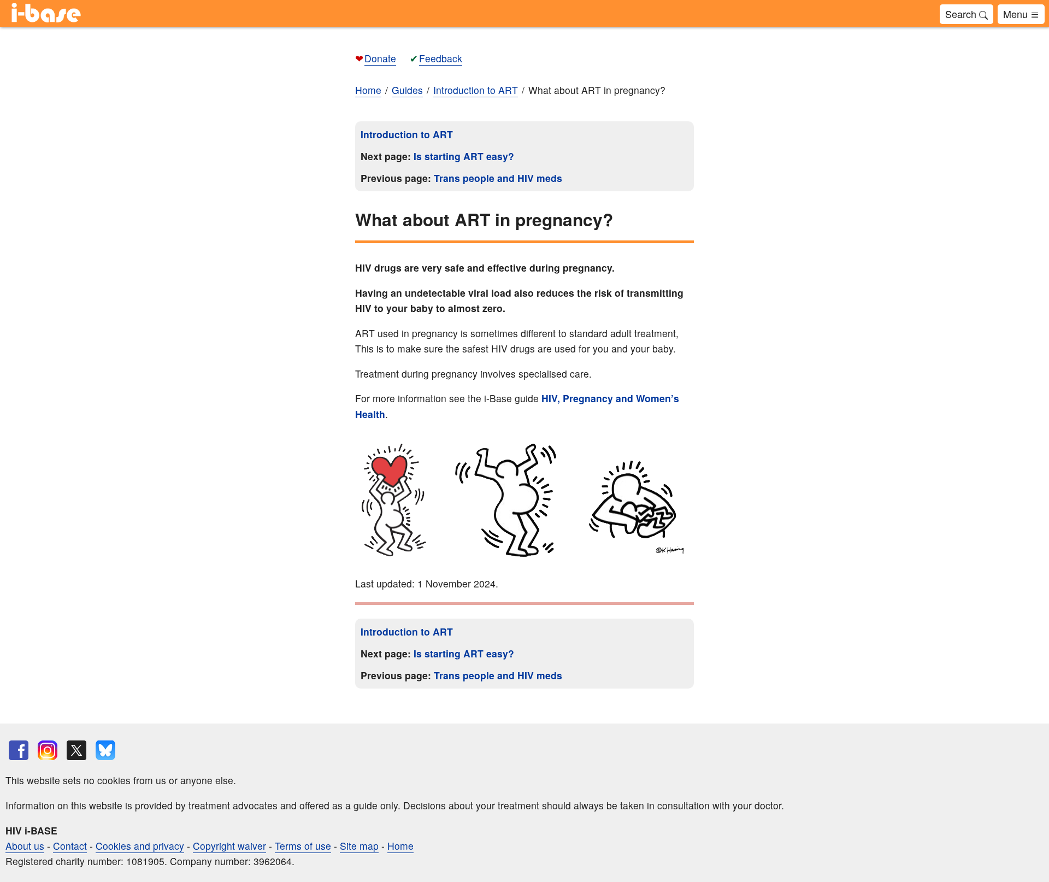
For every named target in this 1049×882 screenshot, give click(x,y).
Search (962, 14)
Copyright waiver (229, 845)
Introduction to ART (407, 134)
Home (368, 90)
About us (24, 845)
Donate (380, 58)
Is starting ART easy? (464, 156)
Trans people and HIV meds (498, 178)
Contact (70, 845)
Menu (1016, 14)
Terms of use (303, 845)
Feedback (440, 58)
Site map (359, 845)
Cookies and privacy (140, 845)
